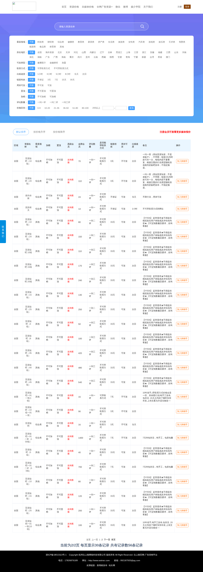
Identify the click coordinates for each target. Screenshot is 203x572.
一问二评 (54, 102)
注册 (180, 6)
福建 (160, 52)
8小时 (67, 74)
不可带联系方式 (61, 68)
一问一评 (41, 102)
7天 (56, 79)
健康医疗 (41, 63)
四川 (80, 57)
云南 (96, 57)
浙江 (144, 52)
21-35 (56, 108)
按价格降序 (59, 132)
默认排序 (21, 132)
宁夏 (136, 57)
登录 (187, 6)
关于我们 (148, 6)
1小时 (40, 74)
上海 (128, 52)
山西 (84, 52)
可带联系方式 (43, 68)
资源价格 (74, 6)
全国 (39, 52)
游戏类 (152, 42)
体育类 (53, 46)
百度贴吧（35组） (28, 353)
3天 (49, 79)
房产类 (101, 42)
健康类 (71, 42)
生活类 (111, 42)
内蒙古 (93, 52)
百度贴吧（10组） (28, 161)
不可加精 (41, 96)
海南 (64, 57)
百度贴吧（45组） (28, 382)
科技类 (40, 42)
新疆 (144, 57)
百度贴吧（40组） (28, 367)
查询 (131, 108)
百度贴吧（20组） (28, 181)
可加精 (53, 96)
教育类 (81, 42)
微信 (117, 6)
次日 (84, 74)
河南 (184, 52)
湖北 (31, 57)
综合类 (61, 42)
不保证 (40, 79)
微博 (125, 6)
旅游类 (121, 42)
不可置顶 (41, 91)
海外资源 (49, 52)
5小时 (58, 74)
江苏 (136, 52)
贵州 (88, 57)
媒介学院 (135, 6)
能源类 (32, 46)
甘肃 (120, 57)
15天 (64, 79)
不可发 (40, 85)
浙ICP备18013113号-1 (56, 555)
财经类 (51, 42)
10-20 (47, 108)
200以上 (96, 108)
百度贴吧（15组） (28, 295)
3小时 (49, 74)
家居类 (91, 42)
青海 (128, 57)
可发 (50, 85)
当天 (76, 74)
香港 (160, 57)
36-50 (66, 108)
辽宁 (102, 52)
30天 (72, 79)
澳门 (168, 57)
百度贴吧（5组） (28, 452)
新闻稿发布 (102, 565)
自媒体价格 (88, 6)
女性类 (131, 42)
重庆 (72, 57)
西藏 (104, 57)
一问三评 (66, 102)
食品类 (43, 46)
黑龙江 (119, 52)
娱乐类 (162, 42)
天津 (68, 52)
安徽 (152, 52)
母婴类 (182, 42)
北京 (60, 52)
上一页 (95, 539)
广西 (55, 57)
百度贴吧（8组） (28, 338)
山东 (176, 52)
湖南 (39, 57)
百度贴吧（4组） (28, 324)
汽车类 (142, 42)
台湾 (152, 57)
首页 (64, 6)
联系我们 (3, 231)
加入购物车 (182, 161)
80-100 (85, 108)
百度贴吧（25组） (28, 309)
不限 (31, 42)
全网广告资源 (104, 6)
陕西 (112, 57)
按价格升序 (39, 132)
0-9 (39, 108)
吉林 (110, 52)
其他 (62, 46)
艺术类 (172, 42)
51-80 (75, 108)
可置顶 (53, 91)
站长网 (112, 565)
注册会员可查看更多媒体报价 (175, 132)
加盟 (64, 63)
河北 (76, 52)
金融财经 (54, 63)
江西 (168, 52)
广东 (47, 57)
